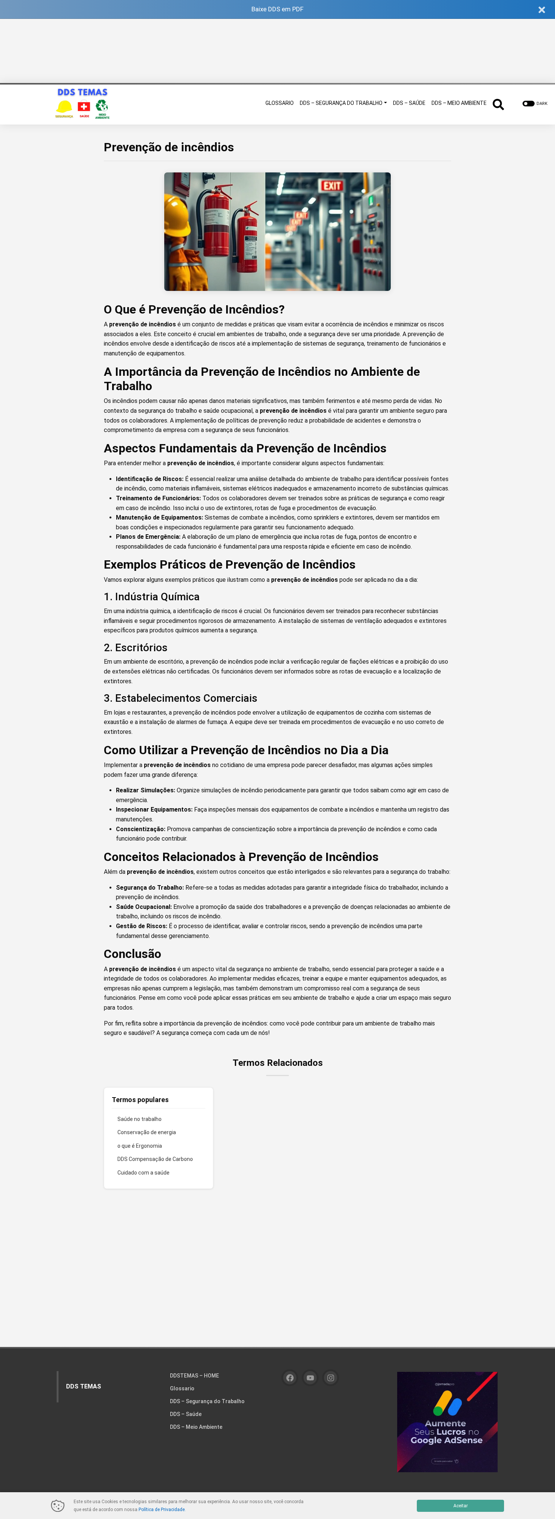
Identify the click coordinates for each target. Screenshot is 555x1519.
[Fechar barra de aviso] (542, 9)
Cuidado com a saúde (143, 1173)
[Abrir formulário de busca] (498, 103)
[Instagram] (330, 1377)
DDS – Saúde (186, 1414)
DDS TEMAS (83, 1386)
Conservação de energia (146, 1132)
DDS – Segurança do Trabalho (207, 1401)
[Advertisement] (277, 50)
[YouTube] (310, 1377)
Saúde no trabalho (139, 1119)
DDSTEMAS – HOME (194, 1376)
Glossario (182, 1388)
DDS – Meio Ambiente (196, 1427)
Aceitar (460, 1505)
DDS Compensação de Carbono (155, 1159)
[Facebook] (289, 1377)
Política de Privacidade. (162, 1509)
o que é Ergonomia (139, 1146)
